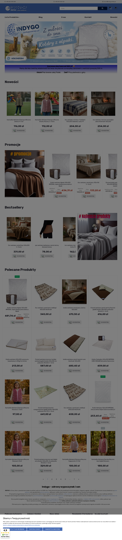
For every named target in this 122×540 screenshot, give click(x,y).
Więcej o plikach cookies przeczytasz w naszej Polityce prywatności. (21, 525)
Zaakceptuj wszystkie (52, 529)
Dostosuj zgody (34, 529)
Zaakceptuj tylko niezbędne (14, 529)
